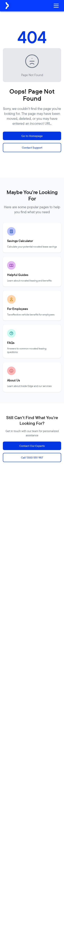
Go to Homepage (32, 136)
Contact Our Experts (32, 446)
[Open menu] (56, 5)
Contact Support (32, 147)
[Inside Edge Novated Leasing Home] (7, 6)
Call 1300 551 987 (32, 457)
